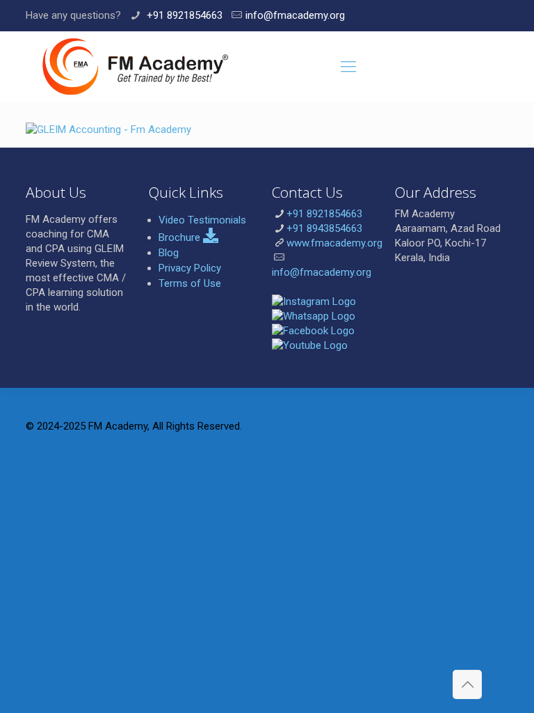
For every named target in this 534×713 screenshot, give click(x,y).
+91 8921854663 (183, 15)
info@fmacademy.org (295, 15)
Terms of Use (190, 283)
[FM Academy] (135, 66)
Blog (169, 252)
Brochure (181, 237)
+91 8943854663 (324, 228)
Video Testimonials (202, 220)
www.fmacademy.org (334, 243)
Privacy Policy (190, 268)
